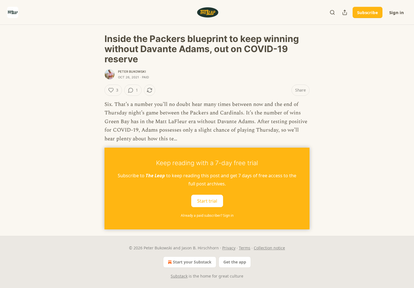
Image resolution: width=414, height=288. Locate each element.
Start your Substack (192, 262)
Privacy (228, 248)
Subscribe (367, 12)
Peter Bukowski (132, 72)
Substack (179, 276)
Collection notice (269, 248)
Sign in (396, 12)
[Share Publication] (344, 12)
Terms (244, 248)
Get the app (234, 262)
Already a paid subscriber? (207, 215)
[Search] (332, 12)
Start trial (207, 201)
